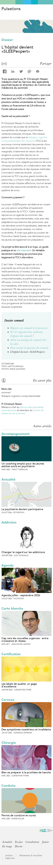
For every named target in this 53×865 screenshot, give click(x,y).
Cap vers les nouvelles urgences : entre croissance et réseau (24, 639)
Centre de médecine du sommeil (22, 412)
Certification (11, 654)
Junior (45, 842)
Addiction (8, 522)
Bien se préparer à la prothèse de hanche (26, 772)
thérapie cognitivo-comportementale (20, 396)
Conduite (8, 786)
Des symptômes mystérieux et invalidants (26, 729)
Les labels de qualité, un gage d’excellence (19, 685)
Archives (9, 855)
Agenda (7, 565)
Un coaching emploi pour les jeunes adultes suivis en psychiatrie (22, 465)
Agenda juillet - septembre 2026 (20, 595)
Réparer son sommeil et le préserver (29, 328)
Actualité (8, 479)
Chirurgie (8, 743)
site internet (23, 250)
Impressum (10, 858)
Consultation (32, 842)
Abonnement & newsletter (30, 855)
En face (19, 842)
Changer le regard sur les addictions (23, 552)
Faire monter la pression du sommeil (29, 347)
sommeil (6, 392)
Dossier (7, 40)
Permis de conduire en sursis (18, 815)
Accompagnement (15, 434)
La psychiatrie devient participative (22, 509)
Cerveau (7, 700)
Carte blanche (12, 608)
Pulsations (10, 8)
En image (7, 846)
